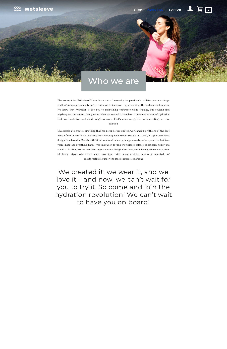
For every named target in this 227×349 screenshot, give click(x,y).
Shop (138, 9)
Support (176, 9)
